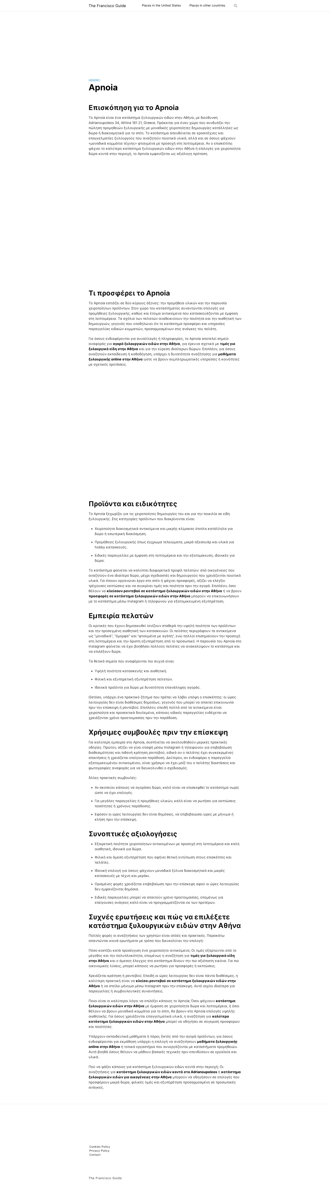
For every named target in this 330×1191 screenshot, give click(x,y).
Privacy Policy (99, 1150)
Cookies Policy (99, 1146)
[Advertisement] (165, 41)
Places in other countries (207, 5)
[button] (235, 5)
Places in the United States (161, 5)
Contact (95, 1154)
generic (94, 80)
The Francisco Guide (107, 6)
